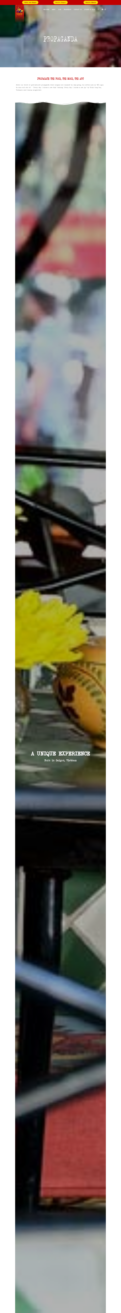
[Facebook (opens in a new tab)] (102, 9)
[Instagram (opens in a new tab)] (105, 9)
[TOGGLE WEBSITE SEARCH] (98, 9)
